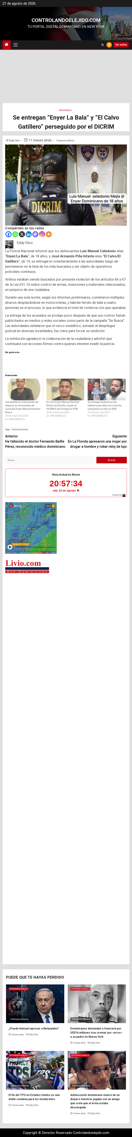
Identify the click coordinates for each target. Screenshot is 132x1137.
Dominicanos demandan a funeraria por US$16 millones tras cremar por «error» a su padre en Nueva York (96, 1032)
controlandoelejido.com (66, 20)
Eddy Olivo (15, 140)
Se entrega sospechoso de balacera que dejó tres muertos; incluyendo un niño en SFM (105, 405)
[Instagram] (42, 234)
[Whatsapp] (15, 234)
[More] (49, 234)
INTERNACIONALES (18, 989)
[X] (22, 234)
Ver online (121, 44)
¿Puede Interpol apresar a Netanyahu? (34, 1028)
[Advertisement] (66, 77)
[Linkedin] (29, 234)
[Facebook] (9, 234)
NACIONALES (65, 110)
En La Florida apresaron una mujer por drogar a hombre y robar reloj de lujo (97, 441)
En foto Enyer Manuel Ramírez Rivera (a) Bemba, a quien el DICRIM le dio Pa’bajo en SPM (62, 405)
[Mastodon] (35, 234)
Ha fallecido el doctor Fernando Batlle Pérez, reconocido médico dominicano (35, 441)
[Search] (102, 44)
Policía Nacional (20, 429)
